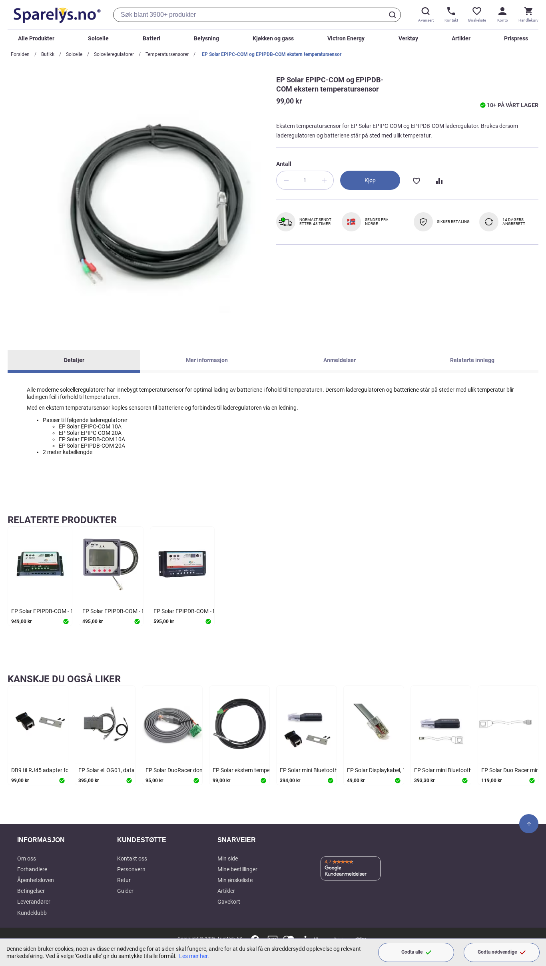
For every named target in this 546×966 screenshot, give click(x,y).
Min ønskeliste (235, 880)
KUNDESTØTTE (141, 840)
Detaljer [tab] (74, 360)
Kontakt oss (132, 858)
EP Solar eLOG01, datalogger (114, 770)
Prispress (516, 38)
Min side (227, 858)
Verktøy (408, 38)
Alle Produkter (36, 38)
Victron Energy (346, 38)
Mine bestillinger (237, 869)
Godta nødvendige (497, 952)
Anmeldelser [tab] (339, 360)
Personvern (131, 869)
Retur (124, 880)
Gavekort (228, 901)
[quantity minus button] (285, 180)
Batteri (151, 38)
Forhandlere (32, 869)
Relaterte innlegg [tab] (472, 360)
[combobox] (257, 15)
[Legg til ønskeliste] (416, 180)
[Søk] (394, 15)
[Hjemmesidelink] (56, 15)
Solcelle (98, 38)
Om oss (26, 858)
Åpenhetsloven (35, 880)
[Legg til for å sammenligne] (438, 180)
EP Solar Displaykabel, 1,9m (381, 770)
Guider (125, 891)
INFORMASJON (41, 840)
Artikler (461, 38)
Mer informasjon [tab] (207, 360)
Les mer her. (194, 956)
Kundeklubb (32, 913)
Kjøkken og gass (273, 38)
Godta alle (411, 952)
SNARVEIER (236, 840)
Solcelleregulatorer (114, 54)
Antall (283, 164)
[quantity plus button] (324, 180)
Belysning (206, 38)
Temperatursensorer (167, 54)
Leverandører (33, 901)
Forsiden (20, 54)
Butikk (47, 54)
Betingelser (31, 891)
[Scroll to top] (528, 823)
